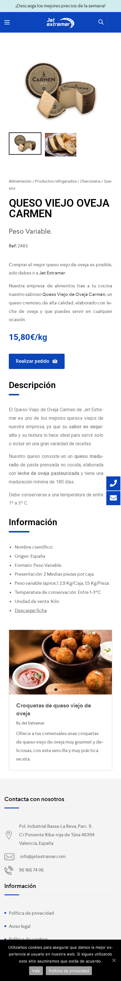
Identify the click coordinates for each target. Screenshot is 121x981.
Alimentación (20, 181)
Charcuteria (90, 181)
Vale (36, 970)
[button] (37, 361)
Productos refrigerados (56, 181)
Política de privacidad (31, 913)
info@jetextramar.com (42, 856)
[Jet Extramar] (60, 23)
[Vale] (114, 960)
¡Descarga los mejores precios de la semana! (60, 6)
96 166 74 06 (31, 870)
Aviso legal (20, 926)
